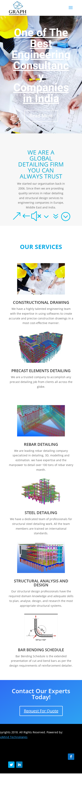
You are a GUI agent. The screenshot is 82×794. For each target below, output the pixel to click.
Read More (41, 116)
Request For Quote (41, 711)
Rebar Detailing (41, 444)
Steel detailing (41, 512)
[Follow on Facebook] (71, 756)
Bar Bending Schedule (41, 649)
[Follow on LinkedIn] (19, 764)
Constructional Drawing (41, 302)
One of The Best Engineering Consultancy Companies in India (41, 65)
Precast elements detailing (41, 370)
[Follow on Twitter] (11, 764)
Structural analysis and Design (41, 583)
